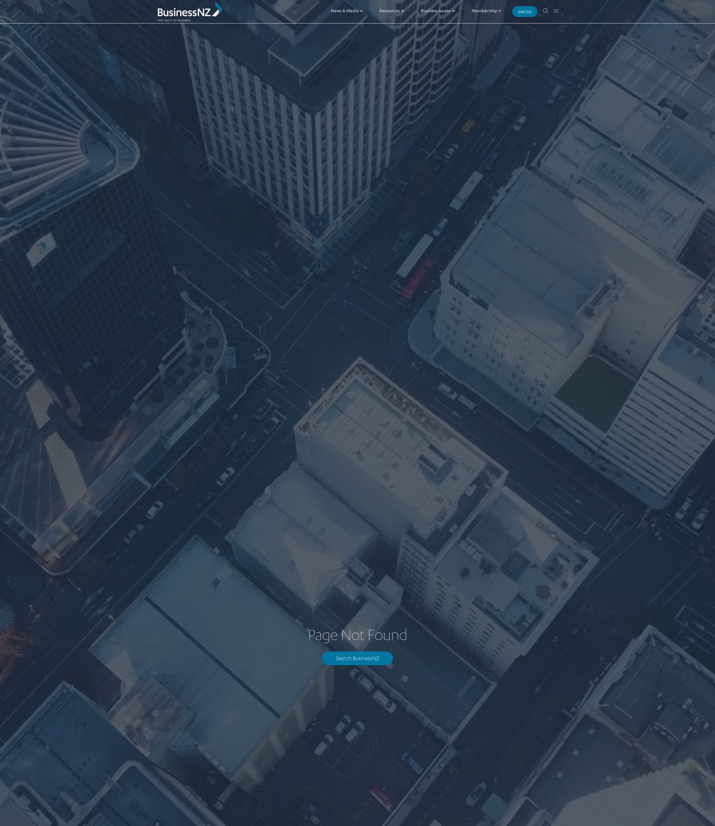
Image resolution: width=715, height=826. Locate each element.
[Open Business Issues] (453, 11)
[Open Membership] (499, 11)
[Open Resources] (402, 11)
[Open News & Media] (361, 11)
